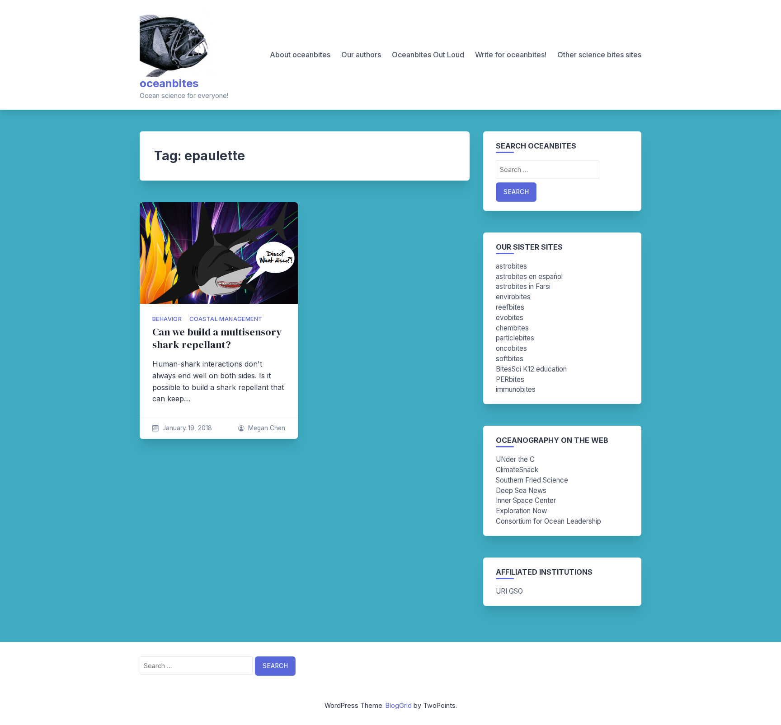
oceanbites (169, 83)
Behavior (167, 319)
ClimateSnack (517, 469)
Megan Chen (266, 428)
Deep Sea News (521, 490)
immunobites (516, 389)
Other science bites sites (599, 54)
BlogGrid (399, 705)
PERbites (510, 379)
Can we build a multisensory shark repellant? (217, 338)
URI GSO (509, 591)
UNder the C (515, 459)
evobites (509, 317)
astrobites (511, 266)
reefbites (510, 307)
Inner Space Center (526, 500)
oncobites (511, 348)
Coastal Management (225, 319)
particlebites (515, 338)
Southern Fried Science (532, 480)
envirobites (513, 297)
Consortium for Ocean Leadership (548, 521)
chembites (512, 328)
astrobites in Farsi (523, 286)
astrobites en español (529, 276)
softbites (509, 358)
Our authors (361, 54)
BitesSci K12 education (531, 369)
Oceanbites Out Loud (428, 54)
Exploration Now (521, 511)
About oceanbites (300, 54)
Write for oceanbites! (510, 54)
